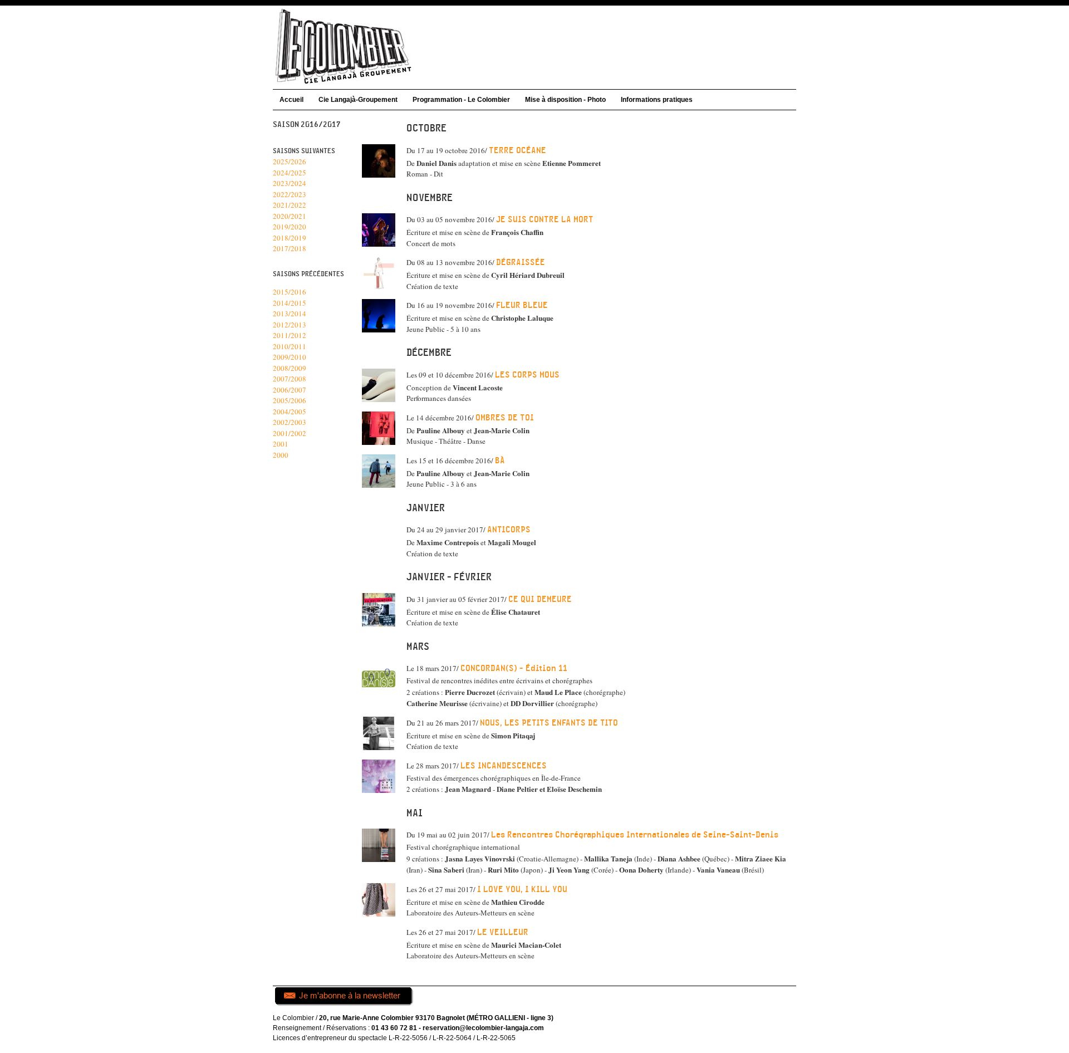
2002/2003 (289, 422)
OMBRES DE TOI (504, 418)
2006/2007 (289, 390)
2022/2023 (289, 194)
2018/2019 (289, 238)
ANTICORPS (509, 530)
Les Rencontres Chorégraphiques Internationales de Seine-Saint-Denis (634, 835)
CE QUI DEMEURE (540, 599)
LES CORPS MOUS (527, 375)
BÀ (500, 461)
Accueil (291, 100)
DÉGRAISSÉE (520, 262)
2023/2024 (289, 183)
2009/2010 (289, 357)
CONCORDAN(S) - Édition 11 (513, 668)
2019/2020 (289, 227)
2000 (280, 455)
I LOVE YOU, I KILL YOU (522, 889)
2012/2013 (289, 325)
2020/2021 (289, 216)
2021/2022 (289, 205)
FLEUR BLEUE (522, 305)
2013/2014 (289, 313)
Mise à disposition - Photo (565, 100)
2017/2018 (289, 248)
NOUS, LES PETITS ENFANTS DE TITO (549, 723)
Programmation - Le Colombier (461, 100)
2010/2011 (289, 346)
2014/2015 (289, 303)
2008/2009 (289, 368)
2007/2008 (289, 379)
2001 (280, 444)
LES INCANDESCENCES (503, 766)
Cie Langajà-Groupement (358, 100)
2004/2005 (289, 411)
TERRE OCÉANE (517, 150)
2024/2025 (289, 173)
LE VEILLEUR (502, 932)
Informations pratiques (657, 100)
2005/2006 (289, 400)
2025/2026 (289, 161)
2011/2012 (289, 335)
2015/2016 (289, 292)
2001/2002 (289, 433)
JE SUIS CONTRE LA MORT (545, 219)
